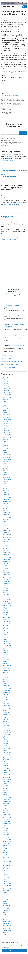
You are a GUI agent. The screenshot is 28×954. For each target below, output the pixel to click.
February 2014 (6, 639)
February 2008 (6, 770)
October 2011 (6, 690)
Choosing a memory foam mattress (9, 364)
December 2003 (7, 861)
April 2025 (5, 407)
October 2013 (6, 647)
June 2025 (5, 403)
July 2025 (5, 401)
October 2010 (6, 712)
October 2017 (6, 559)
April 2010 (5, 723)
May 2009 (5, 743)
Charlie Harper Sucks (6, 358)
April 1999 (5, 919)
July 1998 (5, 934)
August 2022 (6, 461)
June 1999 (5, 916)
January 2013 (6, 663)
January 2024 (6, 430)
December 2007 (7, 774)
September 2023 (7, 438)
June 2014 (5, 632)
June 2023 (5, 443)
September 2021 (7, 479)
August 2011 (6, 694)
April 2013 (5, 658)
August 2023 (6, 439)
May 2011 (5, 699)
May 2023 (5, 445)
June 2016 (5, 588)
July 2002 (5, 892)
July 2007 (5, 783)
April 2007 (5, 788)
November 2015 (7, 601)
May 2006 (5, 809)
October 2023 (6, 436)
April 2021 (5, 488)
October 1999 (6, 910)
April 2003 (5, 876)
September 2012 (7, 670)
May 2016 (5, 590)
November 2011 (7, 688)
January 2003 (6, 881)
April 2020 (5, 508)
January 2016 (6, 598)
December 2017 (7, 556)
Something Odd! (8, 6)
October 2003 (6, 865)
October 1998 (6, 929)
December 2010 (7, 708)
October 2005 (6, 821)
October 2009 (6, 734)
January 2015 (6, 619)
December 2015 (7, 599)
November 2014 (7, 623)
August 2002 (6, 890)
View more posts (10, 160)
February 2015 (6, 618)
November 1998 (7, 927)
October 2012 (6, 668)
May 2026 (5, 383)
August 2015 (6, 607)
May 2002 (5, 896)
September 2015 (7, 605)
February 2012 (6, 683)
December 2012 (7, 665)
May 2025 (5, 405)
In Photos (8, 158)
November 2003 (7, 863)
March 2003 (6, 878)
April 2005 (5, 832)
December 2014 (7, 621)
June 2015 (5, 610)
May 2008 (5, 765)
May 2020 (5, 507)
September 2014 (7, 627)
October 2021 (6, 478)
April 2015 (5, 614)
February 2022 (6, 472)
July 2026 (5, 379)
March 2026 (6, 387)
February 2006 (6, 814)
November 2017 (7, 558)
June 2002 (5, 894)
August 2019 (6, 519)
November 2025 (7, 394)
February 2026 (6, 388)
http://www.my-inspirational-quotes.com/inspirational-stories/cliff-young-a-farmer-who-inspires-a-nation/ (12, 237)
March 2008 (6, 768)
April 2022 (5, 468)
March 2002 (6, 899)
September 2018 (7, 539)
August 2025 (6, 399)
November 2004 (7, 841)
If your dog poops (16, 305)
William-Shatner (4, 145)
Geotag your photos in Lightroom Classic (17, 335)
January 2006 (6, 816)
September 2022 (7, 459)
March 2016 (6, 594)
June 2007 (5, 785)
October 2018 (6, 538)
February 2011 (6, 705)
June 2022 (5, 465)
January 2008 (6, 772)
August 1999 (6, 912)
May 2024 (5, 423)
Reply (26, 210)
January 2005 (6, 838)
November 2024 (7, 416)
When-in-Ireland (11, 140)
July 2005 (5, 827)
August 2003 (6, 869)
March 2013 (6, 659)
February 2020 (6, 512)
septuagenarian (4, 143)
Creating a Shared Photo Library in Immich (11, 361)
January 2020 (6, 514)
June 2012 (5, 676)
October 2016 (6, 581)
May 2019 (5, 525)
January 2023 (6, 452)
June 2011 (5, 698)
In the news (4, 140)
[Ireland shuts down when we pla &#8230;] (7, 101)
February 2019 (6, 530)
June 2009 (5, 741)
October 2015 (6, 603)
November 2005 (7, 819)
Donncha (4, 138)
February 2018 (6, 552)
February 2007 (6, 792)
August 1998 (6, 932)
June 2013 (5, 654)
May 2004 (5, 852)
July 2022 (5, 463)
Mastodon (3, 160)
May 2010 (5, 721)
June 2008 (5, 763)
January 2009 (6, 750)
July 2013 (5, 652)
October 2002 (6, 887)
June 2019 (5, 523)
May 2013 (5, 656)
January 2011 (6, 707)
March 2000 (6, 909)
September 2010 (7, 714)
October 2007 (6, 778)
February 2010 (6, 727)
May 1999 (5, 918)
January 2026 (6, 390)
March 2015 (6, 616)
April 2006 (5, 810)
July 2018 (5, 543)
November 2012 (7, 667)
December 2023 (7, 432)
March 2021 (6, 490)
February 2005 (6, 836)
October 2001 (6, 905)
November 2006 (7, 798)
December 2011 (7, 687)
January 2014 (6, 641)
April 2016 (5, 592)
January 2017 (6, 576)
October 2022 (6, 458)
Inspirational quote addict (7, 216)
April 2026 (5, 385)
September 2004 (7, 845)
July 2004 (5, 849)
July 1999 (5, 914)
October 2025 (6, 396)
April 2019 (5, 527)
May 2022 (5, 467)
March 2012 (6, 681)
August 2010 (6, 716)
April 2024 (5, 425)
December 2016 (7, 578)
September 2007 (7, 779)
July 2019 (5, 521)
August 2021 (6, 481)
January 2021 (6, 494)
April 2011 (5, 701)
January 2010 (6, 728)
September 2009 (7, 736)
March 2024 (6, 427)
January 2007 (6, 794)
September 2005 (7, 823)
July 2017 (5, 565)
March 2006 (6, 812)
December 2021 (7, 476)
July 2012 (5, 674)
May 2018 (5, 547)
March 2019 (6, 528)
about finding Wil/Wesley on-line (11, 204)
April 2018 (5, 548)
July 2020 (5, 505)
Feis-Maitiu (4, 142)
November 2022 (7, 456)
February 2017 (6, 574)
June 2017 (5, 567)
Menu (25, 6)
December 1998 (7, 925)
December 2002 (7, 883)
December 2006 (7, 796)
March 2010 (6, 725)
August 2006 (6, 803)
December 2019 (7, 516)
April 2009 (5, 745)
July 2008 (5, 761)
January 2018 (6, 554)
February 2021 (6, 492)
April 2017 (5, 570)
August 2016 (6, 585)
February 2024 (6, 428)
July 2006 (5, 805)
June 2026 (5, 381)
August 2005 (6, 825)
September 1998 (7, 930)
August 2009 (6, 738)
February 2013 (6, 661)
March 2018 (6, 550)
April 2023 (5, 447)
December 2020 (7, 496)
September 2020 (7, 501)
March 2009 (6, 747)
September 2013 (7, 649)
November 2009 (7, 732)
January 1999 (6, 923)
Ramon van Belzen (8, 315)
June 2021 (5, 485)
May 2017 (5, 568)
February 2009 (6, 748)
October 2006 (6, 799)
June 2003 (5, 872)
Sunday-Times (11, 143)
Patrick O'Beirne (7, 305)
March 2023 (6, 448)
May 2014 (5, 634)
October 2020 (6, 499)
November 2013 (7, 645)
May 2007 (5, 787)
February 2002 (6, 901)
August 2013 (6, 650)
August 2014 (6, 629)
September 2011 (7, 692)
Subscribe (23, 132)
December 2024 (7, 414)
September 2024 (7, 419)
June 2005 (5, 829)
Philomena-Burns (20, 142)
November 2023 (7, 434)
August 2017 (6, 563)
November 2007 (7, 776)
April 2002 (5, 898)
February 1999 (6, 921)
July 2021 (5, 483)
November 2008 (7, 754)
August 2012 (6, 672)
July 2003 (5, 870)
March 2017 (6, 572)
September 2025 (7, 398)
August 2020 (6, 503)
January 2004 (6, 859)
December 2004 (7, 839)
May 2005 (5, 830)
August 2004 (6, 847)
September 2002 (7, 889)
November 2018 (7, 536)
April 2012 (5, 679)
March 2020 (6, 510)
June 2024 (5, 421)
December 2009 (7, 730)
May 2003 (5, 874)
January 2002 (6, 903)
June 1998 (5, 936)
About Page (6, 947)
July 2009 (5, 739)
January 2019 (6, 532)
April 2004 (5, 854)
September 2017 (7, 561)
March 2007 (6, 790)
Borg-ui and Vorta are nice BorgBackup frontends (13, 370)
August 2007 (6, 781)
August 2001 (6, 907)
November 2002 (7, 885)
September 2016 (7, 583)
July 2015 (5, 608)
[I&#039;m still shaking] (19, 100)
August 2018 (6, 541)
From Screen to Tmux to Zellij (8, 367)
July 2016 (5, 587)
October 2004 (6, 843)
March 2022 (6, 470)
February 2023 (6, 450)
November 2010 (7, 710)
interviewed (14, 19)
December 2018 (7, 534)
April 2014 (5, 636)
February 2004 (6, 858)
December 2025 (7, 392)
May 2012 (5, 678)
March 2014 (6, 638)
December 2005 (7, 818)
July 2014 (5, 630)
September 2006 (7, 801)
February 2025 (6, 410)
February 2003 (6, 879)
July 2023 (5, 441)
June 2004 (5, 850)
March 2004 (6, 856)
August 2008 (6, 759)
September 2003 (7, 867)
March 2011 (6, 703)
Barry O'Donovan (5, 195)
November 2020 (7, 498)
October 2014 (6, 625)
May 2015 (5, 612)
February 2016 (6, 596)
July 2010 (5, 718)
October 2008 (6, 756)
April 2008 (5, 767)
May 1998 (5, 938)
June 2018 (5, 545)
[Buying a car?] (7, 113)
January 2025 (6, 412)
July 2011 (5, 696)
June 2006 (5, 807)
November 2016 (7, 579)
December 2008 (7, 752)
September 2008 (7, 758)
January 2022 (6, 474)
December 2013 (7, 643)
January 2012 (6, 685)
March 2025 (6, 408)
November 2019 (7, 518)
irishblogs (15, 142)
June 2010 (5, 719)
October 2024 (6, 418)
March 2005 (6, 834)
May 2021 (5, 487)
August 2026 (6, 378)
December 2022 (7, 454)
